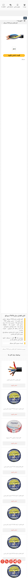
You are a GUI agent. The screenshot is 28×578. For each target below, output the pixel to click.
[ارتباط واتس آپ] (10, 571)
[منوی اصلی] (25, 18)
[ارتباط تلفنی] (6, 571)
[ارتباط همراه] (2, 571)
